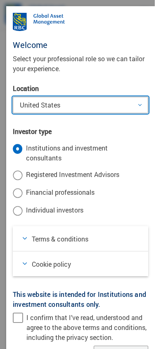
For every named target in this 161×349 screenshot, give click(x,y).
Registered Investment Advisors (72, 174)
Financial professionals (60, 192)
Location (26, 88)
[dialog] (80, 174)
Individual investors (54, 210)
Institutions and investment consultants (67, 152)
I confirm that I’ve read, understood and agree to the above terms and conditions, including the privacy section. (86, 327)
